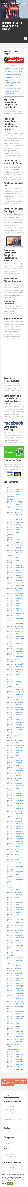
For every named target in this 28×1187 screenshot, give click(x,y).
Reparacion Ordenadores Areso (14, 552)
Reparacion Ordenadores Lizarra (15, 702)
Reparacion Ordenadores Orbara (15, 919)
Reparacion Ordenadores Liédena (15, 826)
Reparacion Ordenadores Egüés (14, 683)
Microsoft (6, 297)
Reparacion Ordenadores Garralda (15, 745)
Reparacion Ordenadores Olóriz (14, 914)
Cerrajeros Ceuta (10, 1108)
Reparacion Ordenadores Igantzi (15, 763)
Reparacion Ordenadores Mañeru (15, 839)
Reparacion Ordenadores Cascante (15, 648)
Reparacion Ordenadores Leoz (14, 818)
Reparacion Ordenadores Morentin (15, 871)
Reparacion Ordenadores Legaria (15, 811)
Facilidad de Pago (9, 93)
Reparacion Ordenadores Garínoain (15, 744)
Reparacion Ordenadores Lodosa (15, 831)
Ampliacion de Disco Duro (11, 76)
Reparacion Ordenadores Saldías (15, 960)
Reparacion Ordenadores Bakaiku (15, 578)
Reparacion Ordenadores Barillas (15, 588)
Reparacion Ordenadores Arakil (14, 531)
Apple (15, 214)
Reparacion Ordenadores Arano (14, 539)
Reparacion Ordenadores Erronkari (15, 957)
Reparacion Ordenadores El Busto (15, 631)
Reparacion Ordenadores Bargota (15, 587)
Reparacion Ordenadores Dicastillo (15, 673)
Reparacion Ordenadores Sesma (15, 983)
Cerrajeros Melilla (10, 1106)
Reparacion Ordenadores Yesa (14, 1056)
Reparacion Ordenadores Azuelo (15, 577)
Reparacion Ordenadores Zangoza (15, 972)
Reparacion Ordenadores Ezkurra (15, 720)
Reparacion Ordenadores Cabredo (15, 636)
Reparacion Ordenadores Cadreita (15, 638)
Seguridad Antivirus (9, 85)
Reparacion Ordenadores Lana (14, 793)
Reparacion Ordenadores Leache (15, 808)
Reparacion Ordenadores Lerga (14, 820)
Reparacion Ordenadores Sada (14, 958)
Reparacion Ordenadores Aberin (15, 501)
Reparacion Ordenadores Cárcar (15, 643)
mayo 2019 (8, 1132)
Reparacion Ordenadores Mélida (15, 844)
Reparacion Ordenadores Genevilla (15, 747)
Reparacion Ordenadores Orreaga (15, 929)
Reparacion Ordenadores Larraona (15, 801)
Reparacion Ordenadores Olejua (15, 909)
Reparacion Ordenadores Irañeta (15, 770)
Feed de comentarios (10, 1156)
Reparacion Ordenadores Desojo (15, 671)
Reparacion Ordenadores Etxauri (15, 712)
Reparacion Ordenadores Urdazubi (15, 1016)
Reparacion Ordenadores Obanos (15, 896)
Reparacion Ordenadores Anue (14, 524)
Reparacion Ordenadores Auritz (14, 572)
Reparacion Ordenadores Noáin (14, 894)
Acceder (7, 1153)
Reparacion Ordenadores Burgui (15, 628)
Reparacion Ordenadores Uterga (15, 1033)
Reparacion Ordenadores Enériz (15, 687)
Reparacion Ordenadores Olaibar (15, 906)
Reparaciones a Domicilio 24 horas (12, 26)
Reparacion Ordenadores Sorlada (15, 985)
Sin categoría (8, 1143)
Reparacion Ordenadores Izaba (14, 773)
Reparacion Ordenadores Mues (14, 872)
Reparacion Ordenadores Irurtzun (15, 772)
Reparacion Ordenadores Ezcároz (15, 719)
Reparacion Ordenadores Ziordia (15, 1059)
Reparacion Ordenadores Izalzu (14, 783)
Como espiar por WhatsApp (12, 91)
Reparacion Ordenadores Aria (14, 557)
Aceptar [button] (10, 1183)
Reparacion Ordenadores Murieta (15, 877)
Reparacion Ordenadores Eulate (15, 714)
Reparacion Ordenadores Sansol (15, 973)
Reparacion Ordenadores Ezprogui (15, 722)
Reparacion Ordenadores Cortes (15, 669)
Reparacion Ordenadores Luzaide (15, 838)
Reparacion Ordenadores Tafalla (15, 988)
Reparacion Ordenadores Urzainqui (15, 1031)
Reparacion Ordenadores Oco (14, 901)
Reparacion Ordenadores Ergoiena (15, 691)
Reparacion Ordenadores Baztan (15, 593)
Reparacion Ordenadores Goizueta (15, 749)
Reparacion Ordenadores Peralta (15, 935)
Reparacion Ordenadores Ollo (14, 912)
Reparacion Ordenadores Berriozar (15, 613)
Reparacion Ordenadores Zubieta (15, 1064)
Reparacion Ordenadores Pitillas (15, 944)
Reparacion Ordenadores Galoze (15, 739)
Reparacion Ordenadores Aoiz (14, 527)
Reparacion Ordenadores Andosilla (15, 521)
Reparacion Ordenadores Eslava (15, 694)
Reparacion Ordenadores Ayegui (15, 573)
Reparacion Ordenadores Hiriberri (15, 758)
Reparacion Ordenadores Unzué (15, 1015)
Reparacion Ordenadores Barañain (15, 580)
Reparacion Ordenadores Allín (14, 511)
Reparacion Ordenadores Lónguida (15, 833)
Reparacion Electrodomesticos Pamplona (7, 1082)
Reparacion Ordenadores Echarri (15, 681)
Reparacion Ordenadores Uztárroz (15, 1034)
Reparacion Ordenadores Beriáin (15, 608)
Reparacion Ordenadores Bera (14, 603)
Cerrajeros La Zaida (10, 1113)
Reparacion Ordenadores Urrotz (15, 1026)
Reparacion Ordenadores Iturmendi (15, 777)
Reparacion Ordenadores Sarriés (15, 978)
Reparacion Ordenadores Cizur (14, 666)
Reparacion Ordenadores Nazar (14, 892)
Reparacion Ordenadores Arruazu (15, 565)
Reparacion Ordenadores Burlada (15, 630)
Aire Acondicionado (10, 1142)
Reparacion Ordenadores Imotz (14, 768)
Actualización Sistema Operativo (12, 82)
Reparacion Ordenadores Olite (14, 910)
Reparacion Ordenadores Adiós (14, 504)
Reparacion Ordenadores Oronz (14, 924)
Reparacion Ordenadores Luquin (15, 836)
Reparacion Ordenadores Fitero (14, 725)
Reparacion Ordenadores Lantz (14, 795)
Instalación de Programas (11, 83)
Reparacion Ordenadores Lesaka (15, 823)
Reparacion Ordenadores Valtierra (15, 1039)
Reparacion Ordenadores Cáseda (15, 649)
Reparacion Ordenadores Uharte (15, 760)
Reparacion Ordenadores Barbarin (15, 585)
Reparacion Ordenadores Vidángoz (15, 1043)
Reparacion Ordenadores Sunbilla (15, 986)
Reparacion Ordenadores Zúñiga (15, 1069)
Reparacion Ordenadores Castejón (15, 651)
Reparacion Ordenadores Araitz (14, 529)
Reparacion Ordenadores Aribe (14, 559)
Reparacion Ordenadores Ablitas (15, 502)
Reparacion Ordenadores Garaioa (15, 740)
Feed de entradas (9, 1154)
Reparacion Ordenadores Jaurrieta (15, 785)
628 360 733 (14, 8)
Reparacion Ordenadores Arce (14, 545)
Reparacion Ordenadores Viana (14, 1041)
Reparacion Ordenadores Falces (15, 724)
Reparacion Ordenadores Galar (14, 734)
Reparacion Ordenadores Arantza (15, 540)
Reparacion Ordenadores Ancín (14, 519)
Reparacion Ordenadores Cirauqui (15, 663)
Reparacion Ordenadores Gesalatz (15, 754)
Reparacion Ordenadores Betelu (15, 618)
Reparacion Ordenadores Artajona (15, 567)
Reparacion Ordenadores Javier (14, 787)
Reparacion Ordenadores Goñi (14, 750)
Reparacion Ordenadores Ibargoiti (15, 762)
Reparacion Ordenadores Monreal (15, 866)
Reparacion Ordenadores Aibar (14, 509)
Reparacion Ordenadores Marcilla (15, 843)
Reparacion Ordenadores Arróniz (15, 564)
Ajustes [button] (4, 1183)
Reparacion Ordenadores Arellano (15, 550)
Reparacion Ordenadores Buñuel (15, 626)
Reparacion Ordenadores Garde (14, 742)
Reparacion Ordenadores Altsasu (15, 514)
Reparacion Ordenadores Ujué (14, 1010)
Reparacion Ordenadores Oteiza (15, 930)
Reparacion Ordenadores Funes (14, 729)
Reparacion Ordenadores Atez (14, 570)
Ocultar (15, 65)
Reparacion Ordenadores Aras (14, 542)
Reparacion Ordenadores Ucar (14, 1005)
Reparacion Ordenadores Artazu (15, 569)
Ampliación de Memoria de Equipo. (13, 74)
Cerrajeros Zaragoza (11, 1111)
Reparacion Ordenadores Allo (14, 512)
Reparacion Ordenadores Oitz (14, 904)
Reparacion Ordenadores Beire (14, 598)
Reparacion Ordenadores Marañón (15, 841)
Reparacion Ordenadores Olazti (14, 907)
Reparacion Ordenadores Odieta (15, 902)
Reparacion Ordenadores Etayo (14, 706)
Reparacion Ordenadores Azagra (15, 575)
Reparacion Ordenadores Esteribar (15, 704)
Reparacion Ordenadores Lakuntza (15, 792)
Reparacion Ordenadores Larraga (15, 800)
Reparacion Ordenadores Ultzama (15, 1011)
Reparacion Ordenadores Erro (14, 692)
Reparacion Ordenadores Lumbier (15, 834)
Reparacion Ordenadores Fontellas (15, 727)
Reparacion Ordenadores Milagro (15, 858)
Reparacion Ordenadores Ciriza (14, 664)
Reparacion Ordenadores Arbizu (15, 544)
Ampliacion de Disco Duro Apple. (12, 77)
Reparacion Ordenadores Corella (15, 668)
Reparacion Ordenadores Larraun (15, 803)
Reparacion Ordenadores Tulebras (15, 1003)
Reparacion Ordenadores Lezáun (15, 825)
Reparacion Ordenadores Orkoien (15, 922)
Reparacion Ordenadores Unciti (14, 1013)
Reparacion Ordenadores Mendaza (15, 849)
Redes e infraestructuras (11, 87)
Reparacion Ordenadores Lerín (14, 821)
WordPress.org (9, 1158)
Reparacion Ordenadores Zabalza (15, 1058)
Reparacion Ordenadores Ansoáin (15, 522)
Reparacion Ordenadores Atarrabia (15, 1054)
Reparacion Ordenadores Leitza (14, 813)
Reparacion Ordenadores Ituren (14, 775)
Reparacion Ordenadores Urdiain (15, 1018)
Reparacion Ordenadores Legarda (15, 810)
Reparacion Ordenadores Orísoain (15, 920)
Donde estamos (9, 94)
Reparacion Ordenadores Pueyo (15, 948)
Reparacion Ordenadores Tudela (15, 1001)
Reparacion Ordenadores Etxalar (15, 707)
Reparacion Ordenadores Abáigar (15, 489)
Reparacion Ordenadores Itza (14, 778)
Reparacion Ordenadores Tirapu (15, 993)
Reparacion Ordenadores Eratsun (15, 689)
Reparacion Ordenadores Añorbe (15, 526)
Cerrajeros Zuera (10, 1109)
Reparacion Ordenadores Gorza (14, 752)
